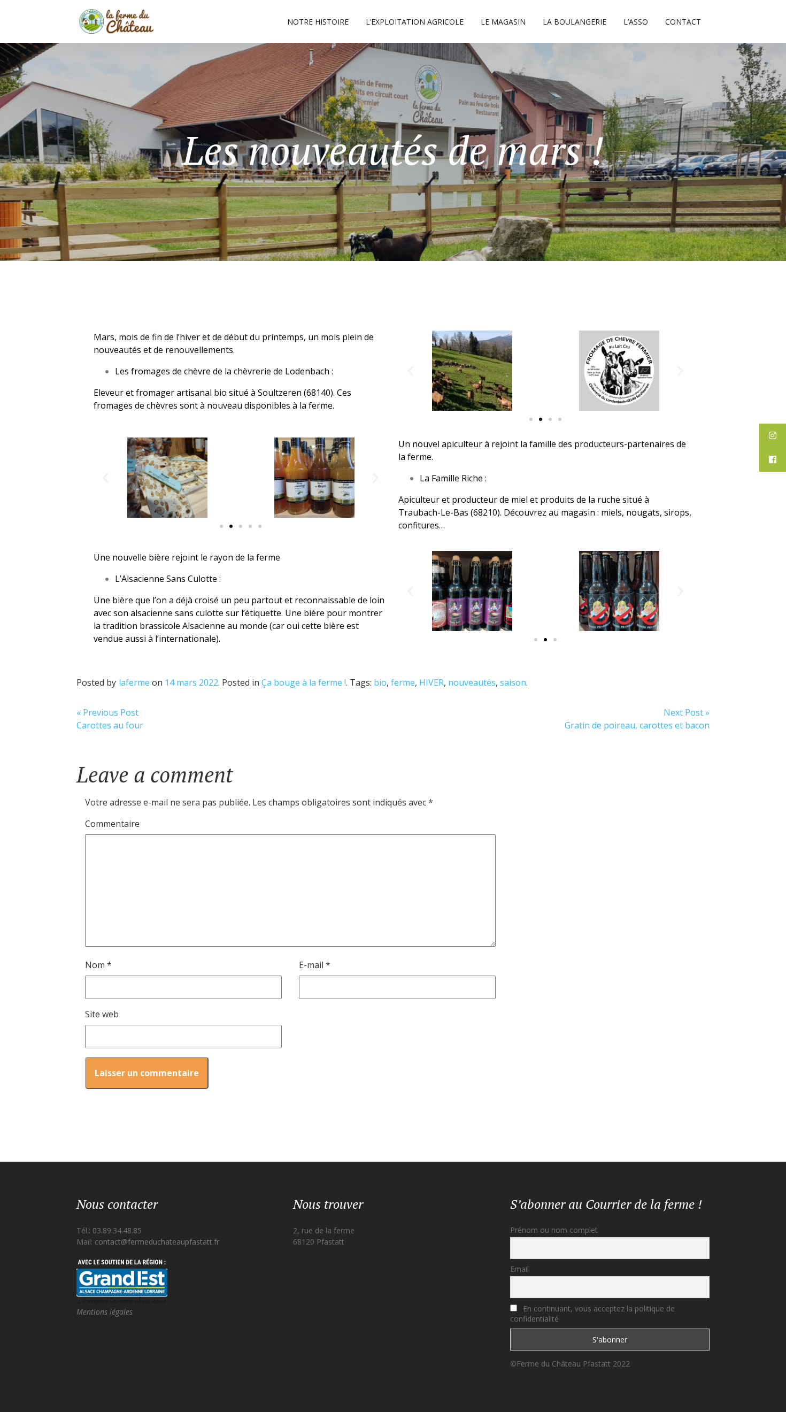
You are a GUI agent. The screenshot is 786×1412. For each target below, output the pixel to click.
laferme (134, 682)
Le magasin (503, 22)
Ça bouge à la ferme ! (303, 682)
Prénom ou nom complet (554, 1230)
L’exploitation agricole (415, 22)
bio (380, 682)
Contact (683, 22)
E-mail (314, 965)
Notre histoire (318, 22)
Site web (102, 1014)
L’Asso (635, 22)
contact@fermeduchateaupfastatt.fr (157, 1242)
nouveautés (472, 682)
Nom (98, 965)
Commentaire (112, 824)
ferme (403, 682)
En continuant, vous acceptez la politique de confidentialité (592, 1313)
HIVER (431, 682)
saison (513, 682)
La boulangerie (574, 22)
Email (519, 1269)
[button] (531, 419)
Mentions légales (104, 1312)
